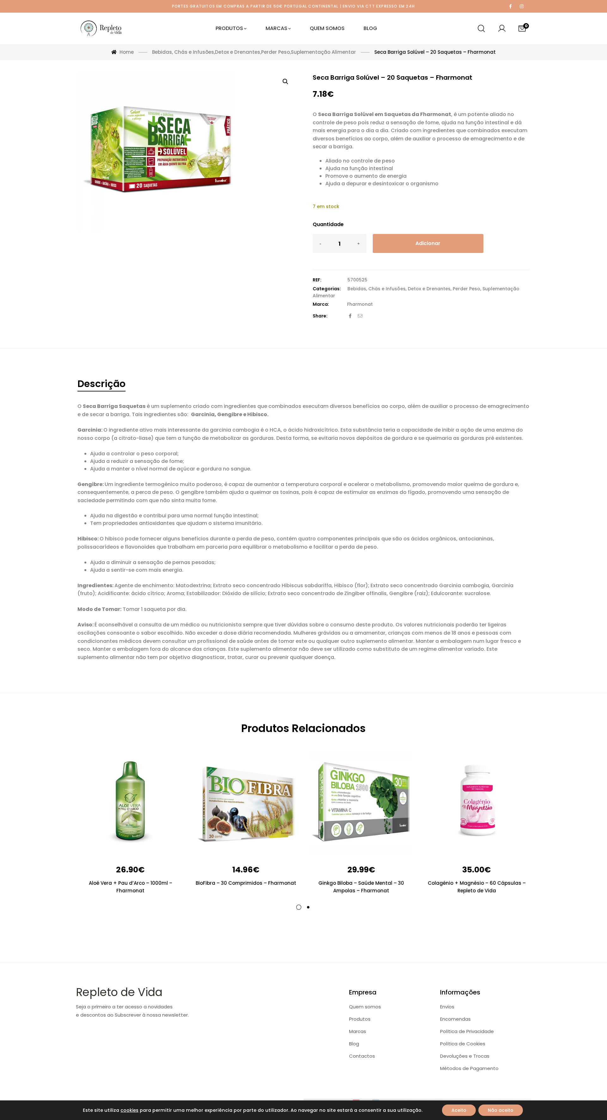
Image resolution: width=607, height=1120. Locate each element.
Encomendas (455, 1019)
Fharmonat (360, 304)
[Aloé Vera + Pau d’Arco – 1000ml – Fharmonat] (130, 802)
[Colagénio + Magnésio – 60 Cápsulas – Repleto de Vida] (476, 802)
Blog (354, 1043)
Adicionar (427, 243)
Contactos (362, 1056)
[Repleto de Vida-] (101, 28)
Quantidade (328, 224)
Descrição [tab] (101, 384)
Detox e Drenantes (429, 289)
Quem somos (365, 1006)
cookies (129, 1110)
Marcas (357, 1031)
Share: (320, 316)
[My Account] (501, 28)
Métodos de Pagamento (469, 1068)
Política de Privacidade (467, 1031)
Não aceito (500, 1110)
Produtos (360, 1019)
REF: (317, 280)
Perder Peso (466, 289)
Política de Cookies (462, 1043)
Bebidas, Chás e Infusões (376, 289)
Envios (447, 1006)
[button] (285, 81)
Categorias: (327, 289)
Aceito (458, 1110)
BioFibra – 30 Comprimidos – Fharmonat (246, 883)
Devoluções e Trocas (464, 1056)
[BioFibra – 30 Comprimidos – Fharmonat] (245, 802)
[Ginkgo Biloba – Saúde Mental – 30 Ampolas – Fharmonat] (361, 802)
